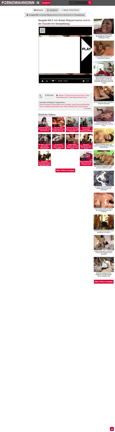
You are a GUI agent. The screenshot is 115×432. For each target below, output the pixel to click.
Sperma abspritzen (71, 106)
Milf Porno (60, 104)
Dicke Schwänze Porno (47, 104)
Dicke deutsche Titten (64, 97)
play (86, 49)
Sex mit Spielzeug (45, 106)
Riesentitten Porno (80, 97)
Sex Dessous (83, 106)
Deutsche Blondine (82, 104)
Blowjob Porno (58, 106)
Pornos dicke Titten (82, 95)
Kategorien (46, 3)
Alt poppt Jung (70, 104)
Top (112, 429)
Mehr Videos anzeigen (65, 170)
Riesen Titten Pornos (66, 95)
